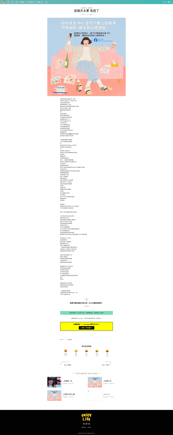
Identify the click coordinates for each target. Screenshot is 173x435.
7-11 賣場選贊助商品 (89, 312)
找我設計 (102, 312)
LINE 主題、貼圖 (80, 312)
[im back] (95, 395)
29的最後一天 (67, 381)
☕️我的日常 (84, 7)
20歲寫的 (91, 14)
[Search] (171, 2)
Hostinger (80, 318)
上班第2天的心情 (69, 394)
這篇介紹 (98, 318)
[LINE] (166, 2)
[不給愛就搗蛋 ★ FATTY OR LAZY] (3, 2)
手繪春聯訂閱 (96, 312)
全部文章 (90, 7)
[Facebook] (163, 2)
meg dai (65, 383)
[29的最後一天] (54, 382)
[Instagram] (164, 2)
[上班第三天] (95, 382)
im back (106, 394)
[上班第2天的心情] (54, 395)
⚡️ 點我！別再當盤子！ (86, 328)
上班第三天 (107, 381)
